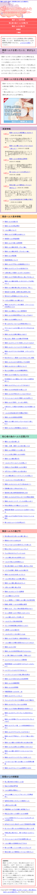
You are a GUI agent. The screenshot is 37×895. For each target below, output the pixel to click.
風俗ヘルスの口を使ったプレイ (15, 574)
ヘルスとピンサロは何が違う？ (15, 480)
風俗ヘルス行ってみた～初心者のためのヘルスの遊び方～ (14, 1)
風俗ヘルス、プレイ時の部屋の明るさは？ (19, 608)
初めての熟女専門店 (11, 786)
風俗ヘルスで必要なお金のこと (15, 234)
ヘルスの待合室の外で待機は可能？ (21, 199)
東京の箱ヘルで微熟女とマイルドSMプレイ (19, 852)
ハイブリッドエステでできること (16, 670)
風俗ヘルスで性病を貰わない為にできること (19, 277)
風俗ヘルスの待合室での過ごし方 (16, 389)
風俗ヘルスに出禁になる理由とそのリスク (19, 747)
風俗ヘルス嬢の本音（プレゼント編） (17, 251)
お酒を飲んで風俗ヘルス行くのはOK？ (17, 272)
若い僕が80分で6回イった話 (14, 781)
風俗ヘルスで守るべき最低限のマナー (17, 264)
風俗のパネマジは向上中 (13, 540)
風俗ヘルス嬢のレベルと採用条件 (16, 311)
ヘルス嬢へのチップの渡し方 (14, 617)
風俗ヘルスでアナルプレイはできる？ (17, 732)
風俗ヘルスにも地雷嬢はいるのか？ (21, 132)
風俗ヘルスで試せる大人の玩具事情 (16, 679)
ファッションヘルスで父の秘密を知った (18, 839)
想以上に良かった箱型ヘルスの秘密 (16, 813)
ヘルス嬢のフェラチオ (12, 596)
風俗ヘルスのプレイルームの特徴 (16, 704)
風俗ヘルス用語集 (10, 255)
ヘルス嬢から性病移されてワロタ (16, 843)
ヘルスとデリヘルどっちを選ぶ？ (16, 463)
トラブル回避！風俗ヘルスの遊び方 (16, 570)
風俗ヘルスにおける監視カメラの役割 (17, 362)
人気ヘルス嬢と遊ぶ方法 (13, 587)
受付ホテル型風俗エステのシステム (16, 296)
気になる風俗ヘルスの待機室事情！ (16, 370)
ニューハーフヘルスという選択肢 (16, 659)
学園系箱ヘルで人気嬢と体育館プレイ (17, 809)
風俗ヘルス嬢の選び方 (12, 458)
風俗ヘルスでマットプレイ (13, 696)
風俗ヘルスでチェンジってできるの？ (17, 385)
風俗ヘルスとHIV (10, 647)
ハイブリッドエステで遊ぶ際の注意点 (17, 674)
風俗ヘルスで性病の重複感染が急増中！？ (19, 708)
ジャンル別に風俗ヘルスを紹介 (15, 454)
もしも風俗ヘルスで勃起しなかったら (17, 613)
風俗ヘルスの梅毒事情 (12, 683)
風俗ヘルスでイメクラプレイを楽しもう (18, 757)
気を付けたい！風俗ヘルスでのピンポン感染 (19, 357)
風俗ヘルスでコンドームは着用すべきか (18, 768)
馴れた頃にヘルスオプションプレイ (16, 549)
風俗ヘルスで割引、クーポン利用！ (16, 402)
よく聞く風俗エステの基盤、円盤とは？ (18, 655)
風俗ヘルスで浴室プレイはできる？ (16, 374)
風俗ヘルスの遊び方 (11, 221)
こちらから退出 (25, 42)
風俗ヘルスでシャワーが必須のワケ (16, 268)
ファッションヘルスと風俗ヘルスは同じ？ (19, 398)
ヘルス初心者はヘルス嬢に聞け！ (16, 579)
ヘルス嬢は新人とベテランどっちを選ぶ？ (19, 475)
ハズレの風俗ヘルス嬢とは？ (14, 300)
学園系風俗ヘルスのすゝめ (13, 691)
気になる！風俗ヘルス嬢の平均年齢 (16, 338)
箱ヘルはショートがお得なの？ (19, 172)
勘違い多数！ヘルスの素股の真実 (16, 604)
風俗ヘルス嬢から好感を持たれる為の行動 (19, 742)
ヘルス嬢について (10, 230)
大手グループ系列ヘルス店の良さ (16, 471)
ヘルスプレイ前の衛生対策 (13, 621)
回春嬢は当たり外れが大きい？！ (16, 488)
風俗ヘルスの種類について (13, 319)
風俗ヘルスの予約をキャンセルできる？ (18, 394)
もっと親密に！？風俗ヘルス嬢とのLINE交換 (20, 600)
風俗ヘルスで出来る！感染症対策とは (17, 638)
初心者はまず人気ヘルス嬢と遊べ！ (16, 536)
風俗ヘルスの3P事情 (11, 687)
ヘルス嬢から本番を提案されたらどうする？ (19, 642)
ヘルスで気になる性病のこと (14, 561)
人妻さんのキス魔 (10, 805)
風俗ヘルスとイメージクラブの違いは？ (18, 347)
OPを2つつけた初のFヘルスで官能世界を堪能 (20, 824)
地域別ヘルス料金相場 (12, 238)
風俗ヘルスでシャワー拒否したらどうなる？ (19, 343)
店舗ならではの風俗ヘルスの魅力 (16, 467)
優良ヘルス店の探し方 (12, 441)
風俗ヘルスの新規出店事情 (18, 159)
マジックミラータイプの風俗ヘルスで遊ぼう (19, 700)
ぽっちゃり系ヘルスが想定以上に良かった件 (19, 828)
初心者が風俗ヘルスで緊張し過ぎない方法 (19, 566)
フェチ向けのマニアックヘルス (15, 553)
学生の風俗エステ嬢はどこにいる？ (16, 505)
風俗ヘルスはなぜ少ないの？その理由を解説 (19, 497)
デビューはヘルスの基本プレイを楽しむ (18, 544)
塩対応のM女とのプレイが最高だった (17, 801)
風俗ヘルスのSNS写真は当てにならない (18, 651)
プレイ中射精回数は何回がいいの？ (16, 625)
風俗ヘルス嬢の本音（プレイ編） (16, 247)
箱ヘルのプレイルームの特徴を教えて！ (18, 323)
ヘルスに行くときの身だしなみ (15, 634)
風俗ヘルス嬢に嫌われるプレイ (15, 583)
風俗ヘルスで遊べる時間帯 (13, 243)
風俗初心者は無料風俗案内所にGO (16, 492)
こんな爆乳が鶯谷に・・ (13, 790)
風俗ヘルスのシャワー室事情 (14, 591)
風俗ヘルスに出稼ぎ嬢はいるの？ (16, 334)
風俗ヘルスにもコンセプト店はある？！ (18, 484)
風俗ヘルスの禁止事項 (12, 226)
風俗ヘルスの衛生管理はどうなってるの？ (19, 315)
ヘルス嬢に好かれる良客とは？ (15, 557)
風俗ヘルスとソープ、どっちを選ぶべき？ (19, 501)
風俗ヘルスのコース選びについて (16, 366)
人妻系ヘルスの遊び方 (12, 630)
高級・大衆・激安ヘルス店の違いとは (17, 446)
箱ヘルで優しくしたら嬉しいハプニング (18, 847)
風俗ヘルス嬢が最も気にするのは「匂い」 (19, 287)
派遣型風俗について (11, 260)
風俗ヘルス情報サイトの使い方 (15, 450)
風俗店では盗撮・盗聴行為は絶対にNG (18, 292)
